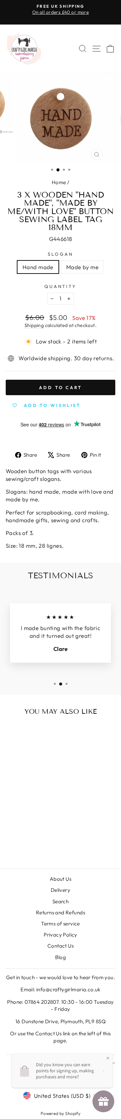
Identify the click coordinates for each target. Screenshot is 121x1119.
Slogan (60, 254)
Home (59, 182)
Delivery (60, 890)
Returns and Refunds (60, 912)
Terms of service (60, 923)
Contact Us (60, 946)
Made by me (82, 267)
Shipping (34, 325)
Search (60, 901)
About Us (60, 879)
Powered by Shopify (60, 1113)
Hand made (38, 267)
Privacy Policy (60, 934)
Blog (60, 957)
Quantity (60, 286)
